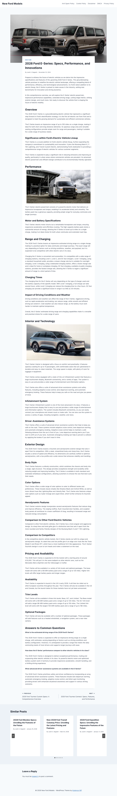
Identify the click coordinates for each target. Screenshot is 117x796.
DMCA (99, 3)
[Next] (103, 736)
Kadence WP (77, 790)
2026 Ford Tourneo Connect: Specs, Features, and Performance (78, 696)
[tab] (54, 757)
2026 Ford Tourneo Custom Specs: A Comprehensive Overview (35, 696)
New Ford (28, 60)
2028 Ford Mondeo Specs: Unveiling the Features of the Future (25, 722)
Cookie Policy (81, 3)
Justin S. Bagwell (32, 72)
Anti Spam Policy (68, 3)
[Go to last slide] (13, 736)
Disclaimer (91, 3)
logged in (35, 776)
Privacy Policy (109, 3)
